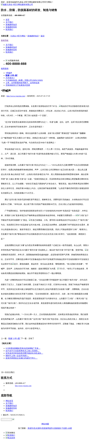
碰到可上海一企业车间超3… (17, 356)
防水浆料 (37, 428)
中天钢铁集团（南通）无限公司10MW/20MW (24, 80)
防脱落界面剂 (47, 428)
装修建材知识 (11, 25)
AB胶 (69, 428)
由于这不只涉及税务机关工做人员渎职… (22, 351)
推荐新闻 (4, 69)
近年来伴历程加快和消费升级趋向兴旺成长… (24, 353)
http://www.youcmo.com (16, 96)
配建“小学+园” (14, 338)
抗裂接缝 (57, 428)
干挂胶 (64, 428)
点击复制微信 (6, 419)
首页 (7, 20)
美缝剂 (30, 428)
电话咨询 (11, 438)
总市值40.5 (10, 78)
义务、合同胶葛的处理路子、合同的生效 (22, 83)
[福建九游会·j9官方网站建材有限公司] (17, 4)
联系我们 (9, 29)
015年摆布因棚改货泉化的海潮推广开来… (23, 348)
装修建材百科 (11, 27)
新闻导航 (4, 40)
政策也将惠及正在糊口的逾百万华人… (22, 358)
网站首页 (9, 401)
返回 (42, 36)
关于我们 (9, 22)
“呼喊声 (9, 73)
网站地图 (45, 424)
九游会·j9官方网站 (17, 36)
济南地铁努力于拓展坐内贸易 (18, 85)
